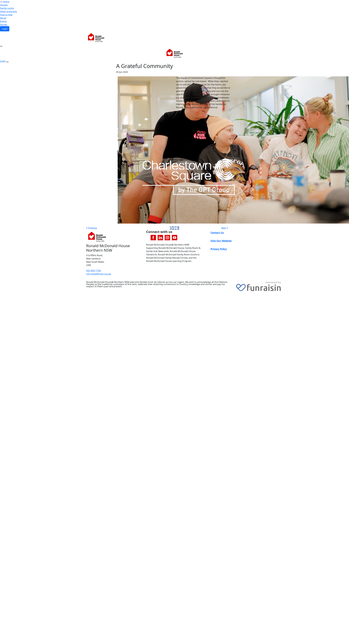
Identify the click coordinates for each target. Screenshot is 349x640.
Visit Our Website (221, 240)
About (3, 17)
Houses (4, 4)
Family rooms (7, 8)
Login (4, 28)
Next (223, 227)
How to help (6, 14)
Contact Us (217, 232)
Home (5, 1)
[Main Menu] (1, 46)
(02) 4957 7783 (93, 270)
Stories (3, 24)
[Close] (7, 61)
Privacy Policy (218, 249)
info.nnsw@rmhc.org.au (98, 273)
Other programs (8, 11)
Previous (92, 227)
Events (3, 21)
